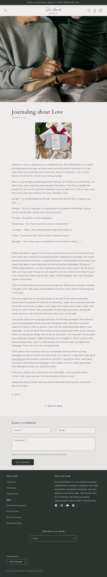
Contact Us (11, 482)
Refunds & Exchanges (16, 505)
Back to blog (55, 405)
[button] (5, 10)
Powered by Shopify (35, 571)
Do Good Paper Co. (20, 571)
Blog (9, 499)
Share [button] (17, 394)
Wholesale (11, 488)
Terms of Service (14, 517)
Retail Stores (12, 494)
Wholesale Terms (14, 523)
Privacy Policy (13, 511)
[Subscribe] (74, 538)
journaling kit (18, 359)
